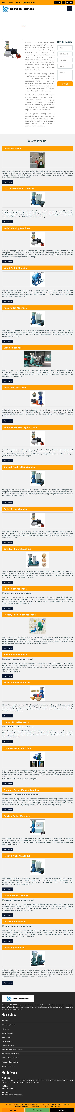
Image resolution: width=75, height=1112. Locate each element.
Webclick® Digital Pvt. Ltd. (25, 1106)
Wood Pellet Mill (9, 1066)
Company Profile (9, 1025)
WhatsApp (38, 1110)
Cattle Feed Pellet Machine (13, 1050)
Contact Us (7, 1037)
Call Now (13, 1110)
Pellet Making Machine (11, 1054)
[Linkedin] (67, 2)
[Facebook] (56, 2)
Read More (8, 182)
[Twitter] (59, 2)
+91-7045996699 (7, 2)
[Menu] (69, 8)
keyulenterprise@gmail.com (25, 2)
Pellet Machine (8, 1045)
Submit (65, 84)
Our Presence (8, 1033)
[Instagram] (63, 2)
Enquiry (62, 1110)
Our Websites (8, 1041)
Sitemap (6, 1029)
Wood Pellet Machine (10, 1058)
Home (23, 26)
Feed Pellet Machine (10, 1062)
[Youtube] (71, 2)
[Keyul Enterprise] (18, 1003)
